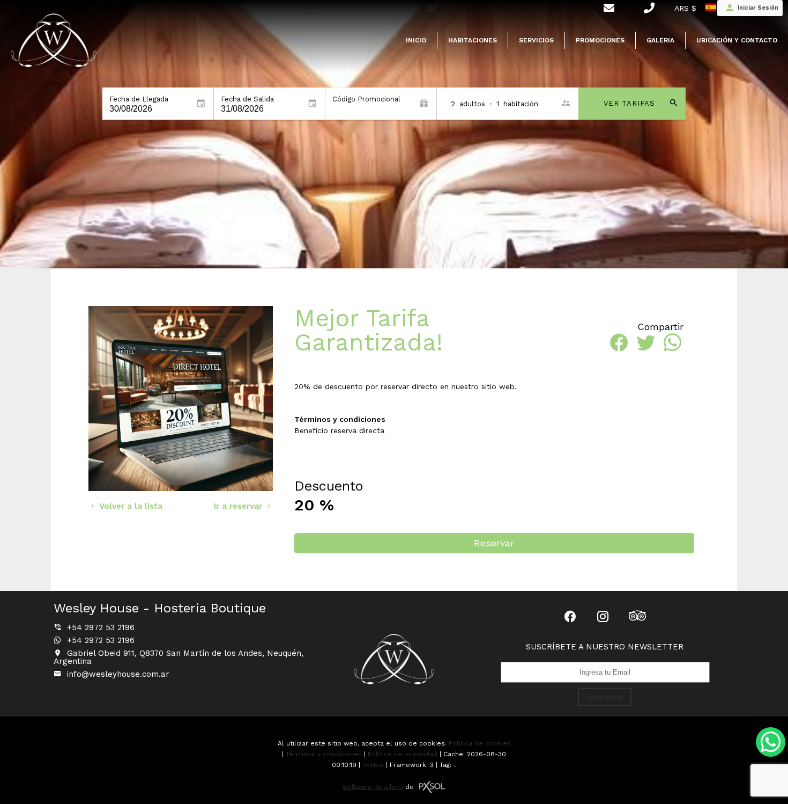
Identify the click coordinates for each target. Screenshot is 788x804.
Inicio (416, 40)
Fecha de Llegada (138, 99)
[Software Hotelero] (432, 787)
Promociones (600, 40)
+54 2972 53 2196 (99, 627)
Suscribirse (604, 697)
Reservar (494, 543)
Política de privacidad (402, 754)
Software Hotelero (373, 786)
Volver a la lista (129, 506)
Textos (373, 765)
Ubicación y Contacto (736, 40)
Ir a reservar (239, 506)
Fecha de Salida (247, 99)
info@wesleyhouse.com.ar (118, 674)
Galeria (660, 40)
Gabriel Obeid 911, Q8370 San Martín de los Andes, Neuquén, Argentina (178, 657)
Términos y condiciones (324, 754)
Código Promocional (366, 99)
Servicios (536, 40)
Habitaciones (472, 40)
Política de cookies (480, 743)
